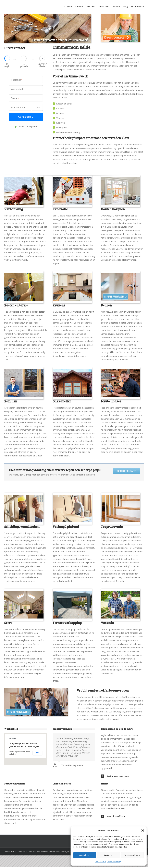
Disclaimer (22, 863)
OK (37, 764)
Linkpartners (54, 863)
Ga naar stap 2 (25, 128)
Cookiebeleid (100, 862)
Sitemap (44, 863)
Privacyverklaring (114, 862)
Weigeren (108, 855)
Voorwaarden (34, 863)
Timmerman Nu (10, 863)
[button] (142, 830)
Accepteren (84, 855)
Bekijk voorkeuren (132, 855)
